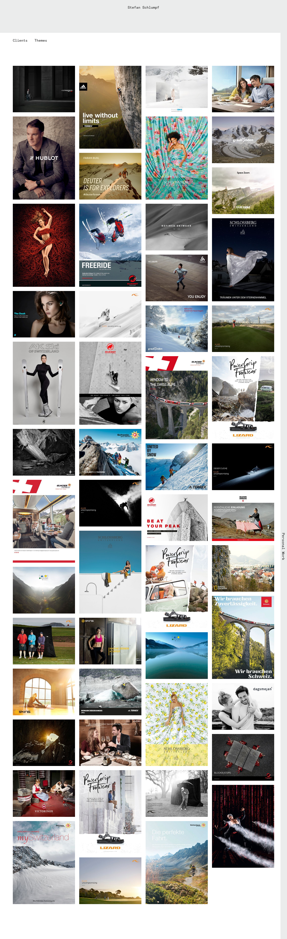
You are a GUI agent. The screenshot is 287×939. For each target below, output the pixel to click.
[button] (23, 40)
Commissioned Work (4, 542)
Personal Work (283, 546)
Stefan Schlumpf (143, 7)
